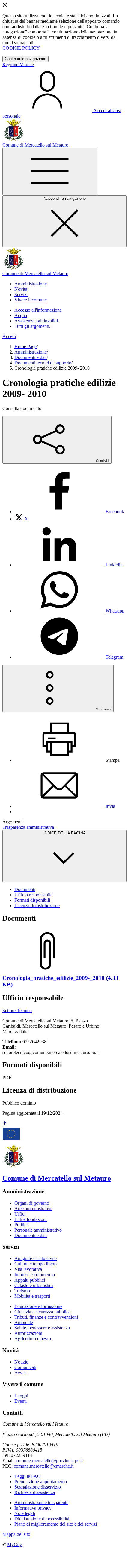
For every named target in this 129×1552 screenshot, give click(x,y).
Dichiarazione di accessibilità (41, 1518)
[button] (30, 283)
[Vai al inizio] (4, 1123)
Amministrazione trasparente (41, 1502)
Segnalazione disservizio (37, 1486)
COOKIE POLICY (21, 48)
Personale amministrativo (38, 1230)
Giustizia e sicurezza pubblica (42, 1311)
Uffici (20, 1213)
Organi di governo (31, 1203)
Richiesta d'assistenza (34, 1492)
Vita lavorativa (28, 1269)
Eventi (20, 1401)
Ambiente (23, 1322)
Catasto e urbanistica (33, 1285)
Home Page (25, 346)
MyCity (14, 1544)
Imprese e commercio (34, 1274)
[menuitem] (69, 511)
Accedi (9, 336)
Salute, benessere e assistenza (42, 1327)
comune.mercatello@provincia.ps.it (49, 1460)
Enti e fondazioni (30, 1219)
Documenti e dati (30, 357)
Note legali (24, 1513)
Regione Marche (18, 64)
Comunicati (25, 1367)
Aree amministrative (33, 1208)
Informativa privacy (33, 1507)
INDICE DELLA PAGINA (65, 833)
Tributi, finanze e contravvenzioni (46, 1317)
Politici (21, 1224)
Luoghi (21, 1395)
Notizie (21, 1361)
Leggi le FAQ (27, 1476)
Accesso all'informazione (38, 310)
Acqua (20, 315)
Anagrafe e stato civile (35, 1258)
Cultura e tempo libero (35, 1263)
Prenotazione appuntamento (40, 1481)
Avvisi (20, 1372)
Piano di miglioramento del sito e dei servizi (55, 1524)
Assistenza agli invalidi (36, 320)
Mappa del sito (16, 1534)
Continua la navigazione (25, 59)
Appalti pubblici (29, 1280)
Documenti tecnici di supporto (42, 362)
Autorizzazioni (28, 1333)
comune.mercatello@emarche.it (44, 1466)
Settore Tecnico (17, 1010)
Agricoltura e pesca (32, 1338)
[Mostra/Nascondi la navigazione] (49, 171)
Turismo (22, 1290)
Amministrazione (30, 351)
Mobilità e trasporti (32, 1296)
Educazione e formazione (38, 1306)
